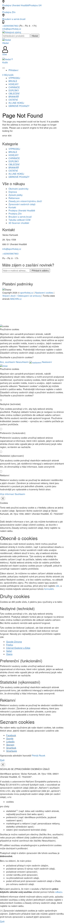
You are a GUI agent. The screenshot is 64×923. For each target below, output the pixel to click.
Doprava (13, 191)
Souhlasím (20, 494)
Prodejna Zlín (9, 12)
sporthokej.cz (26, 292)
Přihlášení (13, 70)
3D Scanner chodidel (19, 222)
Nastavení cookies (44, 292)
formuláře (49, 588)
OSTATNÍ (13, 170)
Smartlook (11, 747)
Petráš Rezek (38, 755)
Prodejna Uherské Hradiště (22, 210)
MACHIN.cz (16, 298)
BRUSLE (13, 152)
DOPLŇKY (14, 161)
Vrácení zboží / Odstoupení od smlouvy (21, 295)
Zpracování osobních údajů (22, 204)
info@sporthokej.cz (11, 28)
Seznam (10, 744)
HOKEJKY (13, 155)
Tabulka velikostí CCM (19, 219)
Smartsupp (11, 750)
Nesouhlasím (22, 362)
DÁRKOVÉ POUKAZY (19, 176)
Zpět (2, 760)
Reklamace (14, 198)
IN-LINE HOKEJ (16, 173)
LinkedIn (10, 741)
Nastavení (46, 362)
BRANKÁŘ (14, 167)
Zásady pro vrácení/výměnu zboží (25, 201)
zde (57, 585)
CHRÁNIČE (14, 158)
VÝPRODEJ (14, 148)
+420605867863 (10, 25)
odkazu (58, 891)
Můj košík (8, 74)
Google (9, 738)
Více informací (7, 494)
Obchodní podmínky (18, 188)
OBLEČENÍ (14, 164)
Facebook (11, 735)
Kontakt (12, 207)
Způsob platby (16, 194)
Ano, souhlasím (7, 362)
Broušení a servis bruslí (13, 19)
